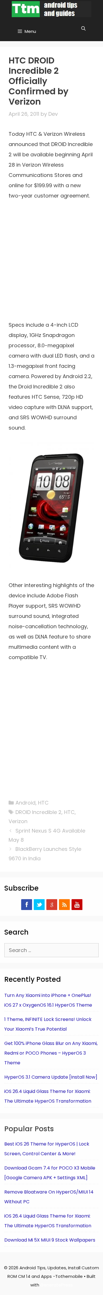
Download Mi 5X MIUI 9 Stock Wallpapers (49, 1240)
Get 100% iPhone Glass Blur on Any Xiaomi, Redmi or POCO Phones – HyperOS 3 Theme (51, 1053)
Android (25, 802)
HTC (43, 802)
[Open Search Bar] (83, 28)
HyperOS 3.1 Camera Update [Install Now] (50, 1077)
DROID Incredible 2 (38, 812)
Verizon (18, 821)
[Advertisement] (51, 264)
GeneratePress (56, 1285)
